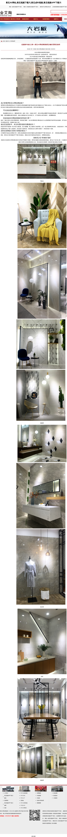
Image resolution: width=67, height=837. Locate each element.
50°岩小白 (23, 805)
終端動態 (39, 795)
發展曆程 (6, 800)
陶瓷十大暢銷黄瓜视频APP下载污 (31, 6)
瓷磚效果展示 (25, 19)
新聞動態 (39, 793)
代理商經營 (12, 41)
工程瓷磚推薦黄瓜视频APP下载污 (59, 6)
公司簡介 (6, 793)
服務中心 (56, 19)
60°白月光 (23, 795)
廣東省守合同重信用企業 (45, 6)
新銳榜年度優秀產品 (46, 823)
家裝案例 (55, 795)
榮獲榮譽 (39, 803)
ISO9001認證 (63, 816)
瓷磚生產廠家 (58, 813)
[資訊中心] (41, 791)
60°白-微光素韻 (24, 793)
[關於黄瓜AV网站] (8, 791)
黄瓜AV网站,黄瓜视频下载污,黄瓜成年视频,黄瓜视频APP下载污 (33, 2)
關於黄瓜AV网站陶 (15, 19)
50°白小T (23, 798)
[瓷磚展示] (24, 791)
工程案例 (55, 798)
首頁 (4, 41)
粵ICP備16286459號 (23, 811)
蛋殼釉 (22, 800)
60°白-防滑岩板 (24, 803)
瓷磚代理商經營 (40, 800)
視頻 (5, 807)
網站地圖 (33, 836)
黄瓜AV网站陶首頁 (5, 19)
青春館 (38, 798)
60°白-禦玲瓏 (23, 807)
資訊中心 (36, 19)
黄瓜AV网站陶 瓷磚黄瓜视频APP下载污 (53, 811)
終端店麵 (55, 793)
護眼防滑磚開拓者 (21, 14)
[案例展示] (57, 791)
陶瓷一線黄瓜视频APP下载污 (15, 6)
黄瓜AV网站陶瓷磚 (4, 811)
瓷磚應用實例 (46, 19)
